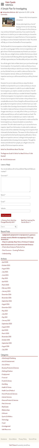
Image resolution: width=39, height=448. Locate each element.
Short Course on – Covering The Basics (13, 250)
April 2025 (5, 281)
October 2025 (6, 265)
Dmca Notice (13, 439)
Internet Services (7, 397)
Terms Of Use (32, 439)
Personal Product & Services (10, 400)
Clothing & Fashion (7, 371)
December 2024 (6, 294)
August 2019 (5, 346)
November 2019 (6, 337)
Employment (6, 374)
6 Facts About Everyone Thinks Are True (13, 247)
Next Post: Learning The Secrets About (28, 221)
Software (4, 413)
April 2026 (5, 262)
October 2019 (6, 340)
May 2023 (5, 311)
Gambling (5, 384)
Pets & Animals (6, 403)
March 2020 (5, 333)
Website (3, 208)
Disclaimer (4, 439)
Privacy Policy (23, 439)
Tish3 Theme (13, 445)
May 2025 (5, 278)
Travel (3, 423)
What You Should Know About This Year (12, 149)
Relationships (6, 410)
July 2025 (5, 272)
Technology (5, 420)
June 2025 (5, 275)
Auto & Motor (6, 365)
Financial (4, 378)
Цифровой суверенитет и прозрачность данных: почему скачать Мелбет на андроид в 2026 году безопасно (18, 237)
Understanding (6, 253)
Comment (4, 175)
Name (3, 195)
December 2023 (6, 307)
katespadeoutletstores (8, 12)
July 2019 (5, 350)
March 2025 (5, 285)
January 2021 (6, 320)
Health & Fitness (6, 387)
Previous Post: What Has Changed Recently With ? (8, 221)
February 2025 (6, 288)
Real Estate (5, 407)
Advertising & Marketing (9, 358)
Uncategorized (6, 426)
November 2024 (6, 298)
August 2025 (5, 269)
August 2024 (5, 304)
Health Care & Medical (8, 390)
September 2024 (7, 301)
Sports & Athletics (7, 416)
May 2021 (4, 317)
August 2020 (6, 327)
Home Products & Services (9, 394)
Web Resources (6, 429)
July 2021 (5, 314)
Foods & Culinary (7, 381)
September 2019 (7, 343)
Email (3, 202)
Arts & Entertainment (9, 159)
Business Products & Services (10, 368)
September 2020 (7, 324)
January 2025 (6, 291)
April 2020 (5, 330)
